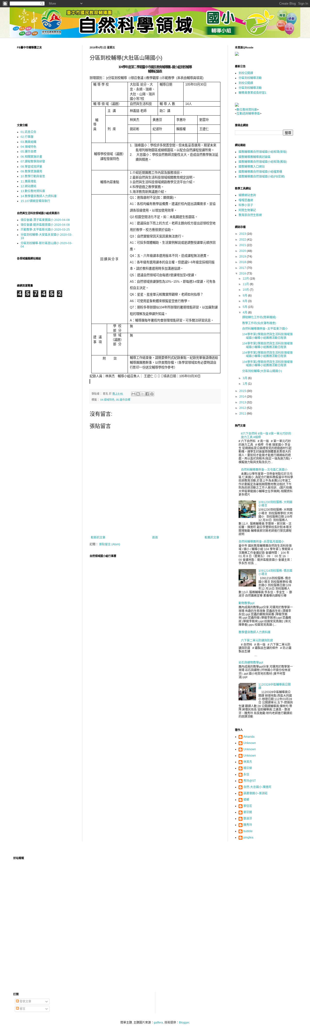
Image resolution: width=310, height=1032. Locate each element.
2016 (243, 273)
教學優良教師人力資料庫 (255, 632)
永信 (246, 774)
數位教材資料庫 (247, 109)
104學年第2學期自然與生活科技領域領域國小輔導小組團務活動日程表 (267, 336)
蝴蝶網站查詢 (247, 195)
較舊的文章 (212, 537)
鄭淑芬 (247, 818)
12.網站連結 (28, 186)
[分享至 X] (142, 393)
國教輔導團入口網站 (252, 166)
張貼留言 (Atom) (109, 544)
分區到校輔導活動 (250, 78)
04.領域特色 (107, 399)
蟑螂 (246, 799)
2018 (243, 262)
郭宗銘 (247, 812)
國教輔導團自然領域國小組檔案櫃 (260, 171)
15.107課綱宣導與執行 (35, 201)
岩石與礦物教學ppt (251, 662)
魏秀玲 (247, 825)
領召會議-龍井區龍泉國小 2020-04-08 (45, 225)
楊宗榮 (247, 768)
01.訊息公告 (28, 132)
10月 (246, 289)
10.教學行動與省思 (33, 176)
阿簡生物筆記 (247, 210)
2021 (243, 245)
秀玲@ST (249, 780)
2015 (243, 391)
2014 (243, 396)
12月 (246, 278)
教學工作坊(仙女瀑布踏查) (259, 323)
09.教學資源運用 (31, 171)
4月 (245, 312)
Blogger (184, 1022)
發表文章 (25, 1001)
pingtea (248, 837)
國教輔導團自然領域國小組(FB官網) (262, 176)
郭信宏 (247, 806)
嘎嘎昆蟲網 (246, 200)
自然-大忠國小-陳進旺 (257, 787)
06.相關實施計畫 (31, 156)
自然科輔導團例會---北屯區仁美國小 (264, 469)
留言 (22, 1008)
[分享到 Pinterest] (151, 393)
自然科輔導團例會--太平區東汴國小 (265, 328)
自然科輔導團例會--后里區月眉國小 (261, 541)
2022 (243, 239)
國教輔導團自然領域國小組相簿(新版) (263, 152)
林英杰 (247, 762)
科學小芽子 (246, 205)
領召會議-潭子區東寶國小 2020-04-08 (45, 220)
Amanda (249, 736)
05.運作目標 (123, 399)
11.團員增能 (28, 181)
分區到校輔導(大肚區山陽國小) (262, 371)
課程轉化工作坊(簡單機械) (259, 317)
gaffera (158, 1022)
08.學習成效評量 (31, 166)
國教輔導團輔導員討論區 (255, 157)
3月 (245, 378)
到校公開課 (246, 73)
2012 (243, 408)
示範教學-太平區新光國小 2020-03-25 (45, 229)
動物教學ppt (246, 603)
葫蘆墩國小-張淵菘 (255, 793)
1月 (245, 383)
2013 (243, 402)
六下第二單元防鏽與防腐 (257, 640)
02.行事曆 (27, 137)
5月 (245, 307)
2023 (243, 233)
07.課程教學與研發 (33, 161)
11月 (246, 284)
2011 (243, 413)
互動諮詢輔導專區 (248, 113)
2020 (243, 251)
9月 (245, 295)
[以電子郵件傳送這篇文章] (133, 393)
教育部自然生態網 (250, 215)
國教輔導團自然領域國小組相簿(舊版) (263, 162)
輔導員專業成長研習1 (252, 92)
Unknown (249, 743)
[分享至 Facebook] (147, 393)
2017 (243, 268)
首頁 (155, 537)
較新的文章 (98, 537)
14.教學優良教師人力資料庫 (39, 196)
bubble (248, 831)
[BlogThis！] (138, 393)
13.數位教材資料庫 (33, 191)
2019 (243, 256)
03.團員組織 (28, 142)
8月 (245, 301)
